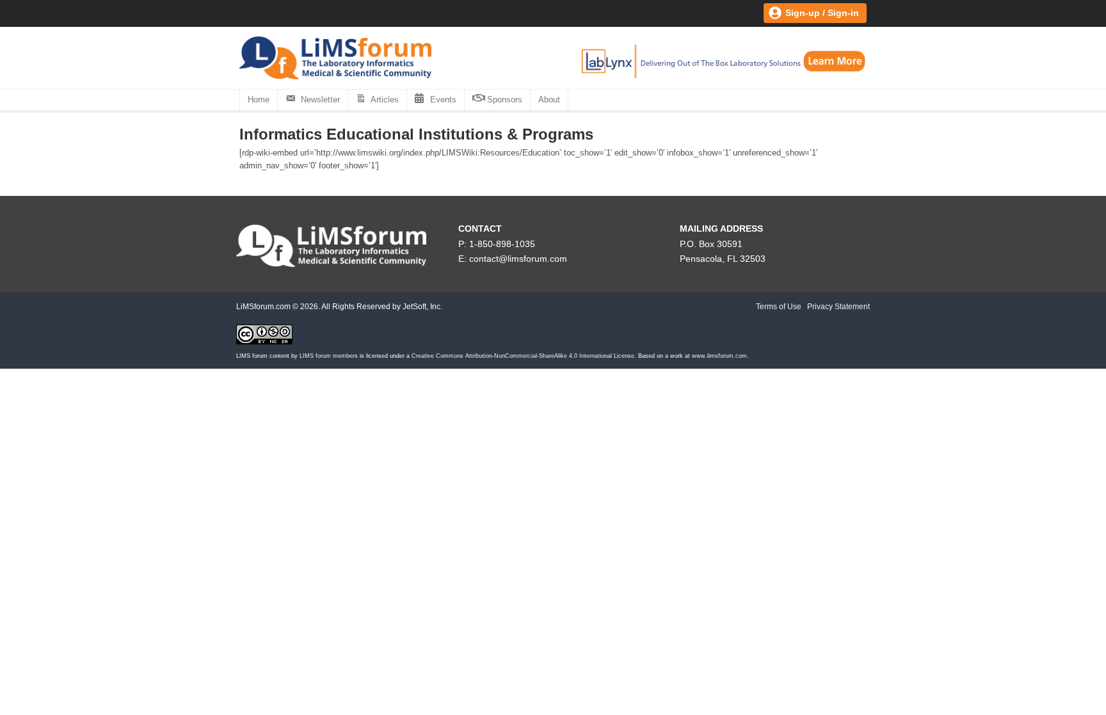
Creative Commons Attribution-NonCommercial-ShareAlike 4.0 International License (523, 356)
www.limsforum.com (719, 356)
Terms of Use (778, 306)
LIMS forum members (329, 356)
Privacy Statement (838, 306)
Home (258, 99)
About (549, 99)
